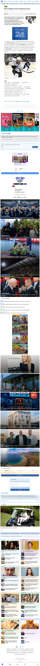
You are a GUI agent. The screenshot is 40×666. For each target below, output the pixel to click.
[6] (29, 122)
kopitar (27, 101)
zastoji (20, 470)
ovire (33, 470)
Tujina (7, 3)
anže (24, 101)
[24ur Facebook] (20, 647)
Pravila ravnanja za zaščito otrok (13, 652)
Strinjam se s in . (20, 487)
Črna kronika (11, 3)
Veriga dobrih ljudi (27, 3)
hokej (6, 101)
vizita (3, 566)
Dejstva (16, 3)
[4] (6, 122)
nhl (11, 101)
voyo (23, 619)
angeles (17, 101)
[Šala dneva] (37, 500)
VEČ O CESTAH (19, 475)
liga (9, 101)
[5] (17, 122)
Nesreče (7, 470)
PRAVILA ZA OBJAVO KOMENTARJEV (8, 139)
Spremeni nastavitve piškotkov (13, 650)
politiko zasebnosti (26, 487)
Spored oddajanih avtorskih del (27, 652)
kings (21, 101)
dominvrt (24, 592)
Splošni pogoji (30, 650)
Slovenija (4, 3)
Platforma (33, 3)
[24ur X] (23, 647)
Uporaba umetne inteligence (20, 654)
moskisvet (4, 592)
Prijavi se (20, 489)
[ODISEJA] (20, 111)
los (14, 101)
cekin (23, 566)
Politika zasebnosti (23, 650)
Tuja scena (21, 3)
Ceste (37, 3)
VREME (19, 173)
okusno (3, 619)
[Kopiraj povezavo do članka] (35, 14)
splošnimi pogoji (19, 487)
